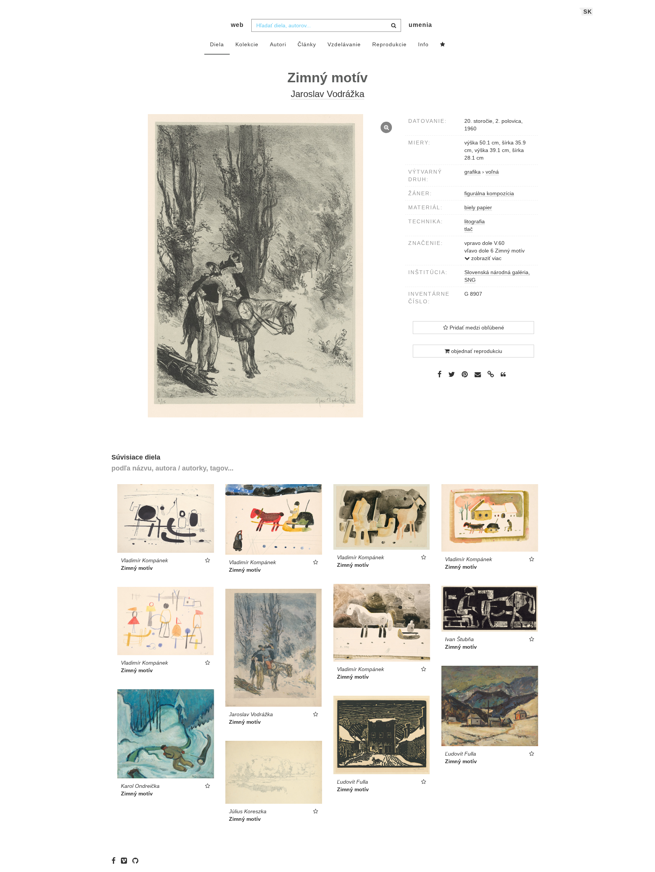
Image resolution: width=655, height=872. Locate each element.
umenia (420, 25)
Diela (217, 44)
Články (307, 44)
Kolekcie (247, 44)
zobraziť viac (485, 258)
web (237, 25)
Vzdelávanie (344, 44)
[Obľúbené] (442, 45)
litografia (474, 221)
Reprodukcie (389, 44)
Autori (278, 44)
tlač (468, 229)
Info (423, 44)
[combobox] (326, 25)
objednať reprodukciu (476, 351)
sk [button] (587, 11)
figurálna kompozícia (489, 193)
